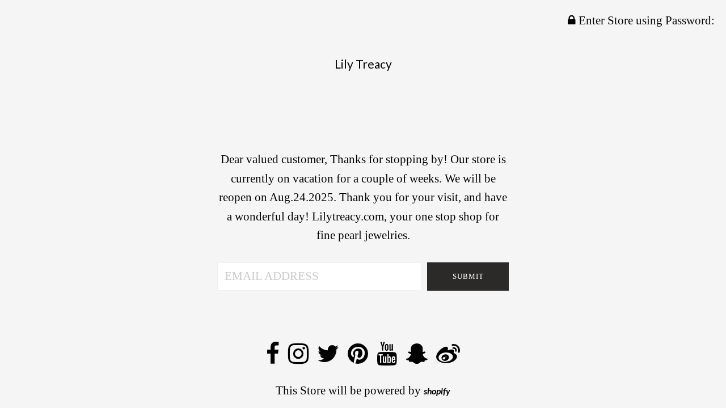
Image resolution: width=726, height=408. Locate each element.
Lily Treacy (363, 64)
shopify (437, 392)
